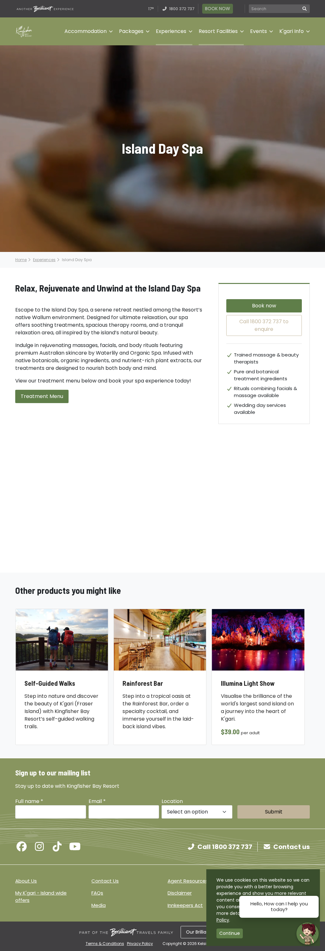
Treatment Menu (42, 396)
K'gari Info (291, 31)
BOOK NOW (217, 8)
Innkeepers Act (185, 905)
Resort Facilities (218, 31)
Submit (273, 811)
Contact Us (105, 880)
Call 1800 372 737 (224, 846)
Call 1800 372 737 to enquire (264, 325)
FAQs (97, 893)
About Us (26, 880)
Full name (29, 801)
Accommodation (85, 31)
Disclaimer (180, 893)
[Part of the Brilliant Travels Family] (126, 932)
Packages (131, 31)
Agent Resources (188, 880)
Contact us (291, 846)
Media (98, 905)
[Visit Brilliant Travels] (45, 9)
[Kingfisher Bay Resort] (24, 31)
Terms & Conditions (105, 943)
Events (258, 31)
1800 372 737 (181, 9)
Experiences (171, 31)
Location (172, 801)
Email (97, 801)
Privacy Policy (140, 943)
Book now (264, 305)
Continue (229, 933)
